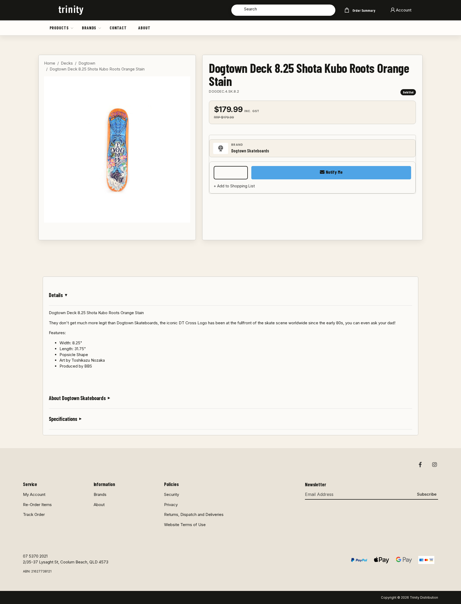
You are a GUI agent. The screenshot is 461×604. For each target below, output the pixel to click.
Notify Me (333, 172)
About (144, 27)
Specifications (63, 419)
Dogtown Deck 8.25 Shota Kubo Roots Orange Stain (97, 69)
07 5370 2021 (35, 556)
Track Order (34, 514)
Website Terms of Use (185, 524)
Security (171, 494)
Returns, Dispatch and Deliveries (194, 514)
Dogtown (86, 63)
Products (59, 27)
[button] (72, 28)
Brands (89, 27)
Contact (118, 27)
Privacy (171, 504)
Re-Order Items (37, 504)
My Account (34, 494)
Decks (67, 63)
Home (49, 63)
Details (56, 295)
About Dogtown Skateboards (77, 398)
